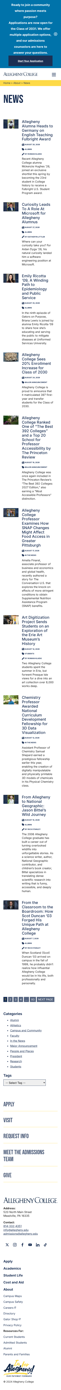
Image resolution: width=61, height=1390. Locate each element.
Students (15, 1066)
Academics (12, 1268)
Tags (7, 1075)
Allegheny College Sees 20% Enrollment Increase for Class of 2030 (36, 363)
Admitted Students (15, 1342)
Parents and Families (16, 1354)
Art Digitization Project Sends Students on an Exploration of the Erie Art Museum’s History (35, 630)
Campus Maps (12, 1296)
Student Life (13, 1275)
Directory (9, 1313)
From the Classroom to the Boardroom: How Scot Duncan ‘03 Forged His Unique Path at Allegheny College (37, 917)
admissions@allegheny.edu (20, 1233)
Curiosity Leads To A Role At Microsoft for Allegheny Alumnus (36, 213)
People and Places (22, 1051)
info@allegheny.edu (15, 1230)
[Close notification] (56, 34)
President (16, 1056)
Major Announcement (23, 1046)
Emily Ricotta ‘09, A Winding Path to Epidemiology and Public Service (35, 287)
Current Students (14, 1337)
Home (6, 82)
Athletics (15, 1025)
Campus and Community (26, 1030)
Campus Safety (13, 1301)
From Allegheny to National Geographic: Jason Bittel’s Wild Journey (36, 806)
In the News (17, 1040)
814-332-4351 (12, 1226)
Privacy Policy (12, 1325)
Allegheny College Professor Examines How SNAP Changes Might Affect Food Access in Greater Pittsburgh (36, 527)
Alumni (14, 1020)
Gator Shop (10, 1319)
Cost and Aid (13, 1282)
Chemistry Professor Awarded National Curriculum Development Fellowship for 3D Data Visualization (35, 715)
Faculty (14, 1035)
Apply (8, 1261)
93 (33, 999)
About (17, 82)
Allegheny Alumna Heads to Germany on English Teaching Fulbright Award (37, 130)
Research (16, 1061)
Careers (8, 1307)
